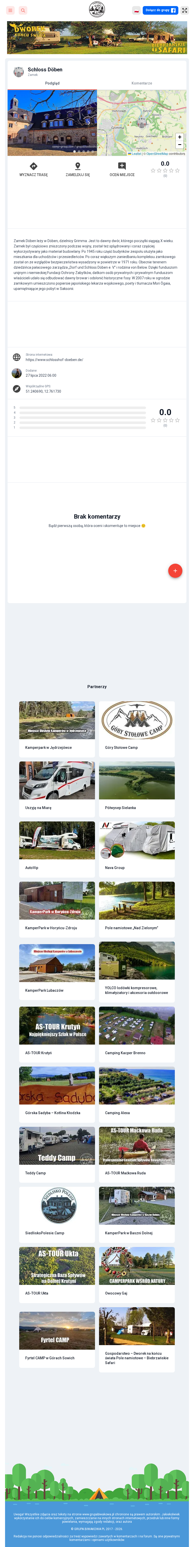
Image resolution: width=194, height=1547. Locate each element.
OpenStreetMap (157, 153)
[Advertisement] (97, 205)
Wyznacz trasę (33, 175)
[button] (142, 123)
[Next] (89, 123)
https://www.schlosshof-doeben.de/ (54, 360)
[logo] (97, 9)
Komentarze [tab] (142, 83)
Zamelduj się (78, 175)
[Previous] (16, 123)
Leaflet (136, 153)
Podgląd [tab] (52, 83)
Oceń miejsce (122, 175)
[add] (175, 571)
